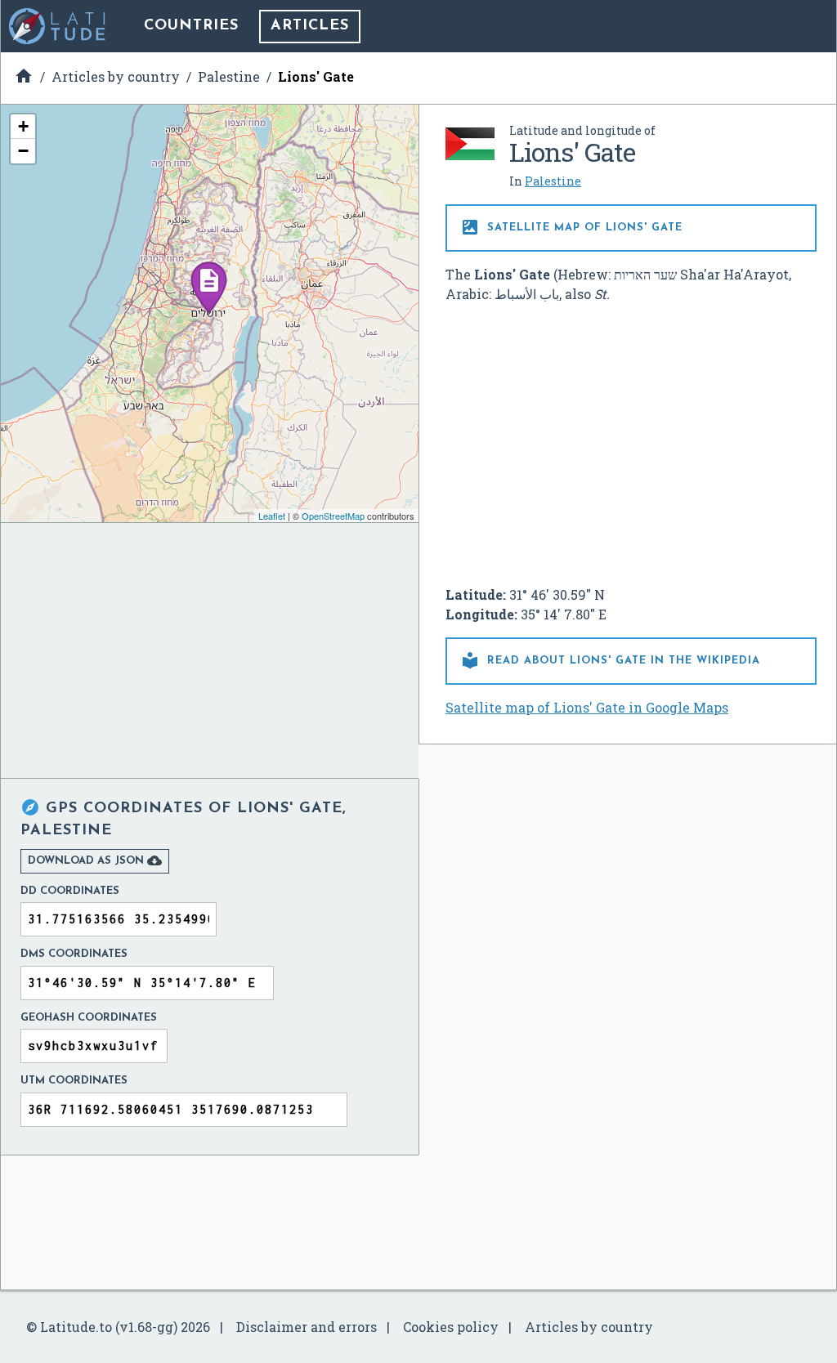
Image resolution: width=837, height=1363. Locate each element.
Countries (191, 26)
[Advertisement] (631, 438)
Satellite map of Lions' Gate (571, 227)
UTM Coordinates (74, 1080)
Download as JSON (95, 860)
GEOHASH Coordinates (88, 1017)
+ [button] (23, 126)
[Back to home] (58, 26)
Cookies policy (451, 1326)
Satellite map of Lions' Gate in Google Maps (586, 707)
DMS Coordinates (74, 954)
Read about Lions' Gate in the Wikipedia (610, 660)
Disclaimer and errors (306, 1326)
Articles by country (589, 1326)
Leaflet (271, 515)
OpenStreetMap (333, 515)
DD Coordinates (69, 891)
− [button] (23, 151)
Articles (310, 26)
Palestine (553, 181)
